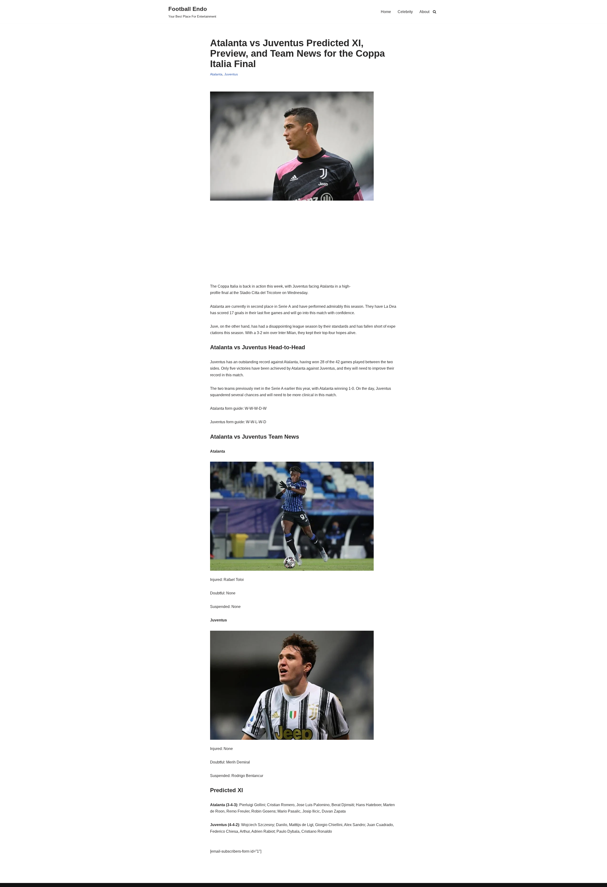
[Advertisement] (303, 250)
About (424, 12)
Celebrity (405, 12)
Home (386, 12)
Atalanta (216, 74)
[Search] (434, 12)
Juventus (231, 74)
